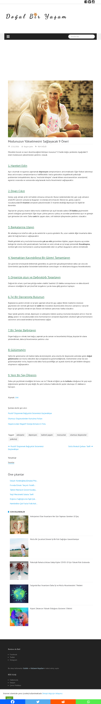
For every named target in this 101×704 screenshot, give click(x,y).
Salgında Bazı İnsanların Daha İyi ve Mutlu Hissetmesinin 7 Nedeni (56, 585)
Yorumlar (11, 462)
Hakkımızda (14, 680)
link (16, 397)
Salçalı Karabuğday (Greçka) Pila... (24, 480)
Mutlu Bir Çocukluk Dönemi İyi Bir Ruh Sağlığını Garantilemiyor (54, 539)
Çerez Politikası (15, 685)
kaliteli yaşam (47, 435)
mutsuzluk (61, 435)
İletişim (12, 683)
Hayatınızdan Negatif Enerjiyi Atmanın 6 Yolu (27, 424)
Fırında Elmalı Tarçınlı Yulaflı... (23, 485)
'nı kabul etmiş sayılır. (45, 668)
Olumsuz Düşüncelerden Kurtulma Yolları (25, 418)
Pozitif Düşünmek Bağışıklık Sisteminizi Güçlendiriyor (30, 413)
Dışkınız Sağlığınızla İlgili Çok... (23, 499)
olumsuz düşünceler (78, 435)
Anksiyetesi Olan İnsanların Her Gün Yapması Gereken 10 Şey (54, 516)
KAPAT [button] (9, 698)
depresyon (33, 435)
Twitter (12, 657)
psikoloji (13, 439)
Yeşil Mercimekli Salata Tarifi (22, 494)
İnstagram (13, 660)
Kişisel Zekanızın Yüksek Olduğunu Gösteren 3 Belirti (51, 608)
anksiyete (20, 435)
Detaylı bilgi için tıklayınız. (52, 693)
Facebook (13, 654)
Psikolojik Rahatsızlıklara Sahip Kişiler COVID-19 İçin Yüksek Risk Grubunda (60, 562)
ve (27, 668)
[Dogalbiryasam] (36, 16)
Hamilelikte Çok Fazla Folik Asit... (24, 503)
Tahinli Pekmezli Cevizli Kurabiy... (23, 490)
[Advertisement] (50, 62)
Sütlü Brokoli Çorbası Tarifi (79, 446)
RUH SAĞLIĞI (42, 147)
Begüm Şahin (28, 147)
